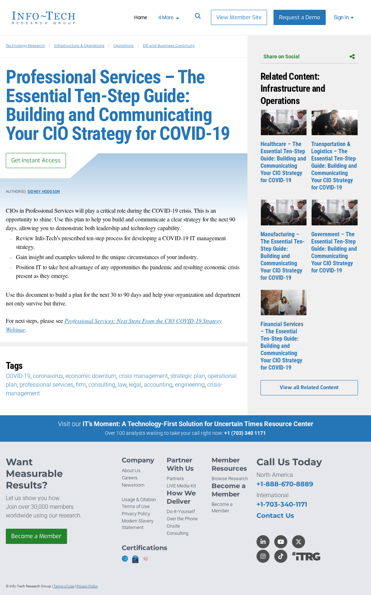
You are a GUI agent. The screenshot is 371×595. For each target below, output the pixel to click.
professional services (46, 384)
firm (81, 384)
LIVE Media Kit (181, 485)
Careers (130, 477)
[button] (344, 17)
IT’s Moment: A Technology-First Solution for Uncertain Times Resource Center (198, 424)
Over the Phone (182, 518)
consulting (101, 384)
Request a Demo (299, 17)
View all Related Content (309, 387)
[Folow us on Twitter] (298, 541)
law (122, 384)
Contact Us (275, 516)
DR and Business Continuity (169, 45)
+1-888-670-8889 (285, 484)
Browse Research (230, 478)
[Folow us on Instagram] (263, 556)
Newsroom (133, 485)
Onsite (173, 526)
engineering (190, 384)
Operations (123, 45)
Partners (175, 478)
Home (140, 17)
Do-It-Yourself (181, 511)
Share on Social (281, 56)
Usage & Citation (139, 499)
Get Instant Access (36, 160)
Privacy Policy (136, 513)
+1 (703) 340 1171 (245, 433)
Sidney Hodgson (44, 191)
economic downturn (91, 376)
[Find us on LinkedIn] (263, 541)
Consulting (177, 533)
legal (135, 384)
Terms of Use (136, 506)
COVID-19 (18, 376)
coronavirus (48, 376)
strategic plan (187, 376)
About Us (131, 470)
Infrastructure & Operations (79, 45)
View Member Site (239, 17)
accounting (158, 384)
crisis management (143, 376)
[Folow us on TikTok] (280, 556)
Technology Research (25, 45)
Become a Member (36, 536)
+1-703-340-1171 (282, 504)
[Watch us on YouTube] (280, 541)
